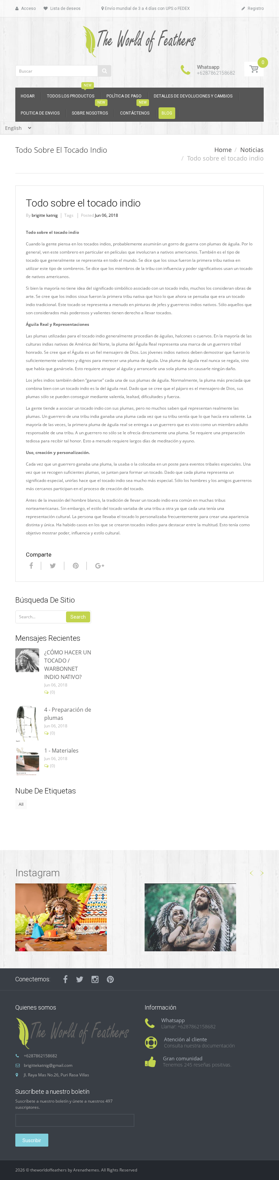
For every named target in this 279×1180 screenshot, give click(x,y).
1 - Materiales (61, 750)
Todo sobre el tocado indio (83, 203)
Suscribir (31, 1140)
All (21, 804)
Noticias (252, 150)
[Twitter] (52, 566)
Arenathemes (86, 1170)
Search (78, 617)
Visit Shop (74, 917)
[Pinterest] (110, 979)
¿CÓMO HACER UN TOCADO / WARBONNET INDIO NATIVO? (67, 665)
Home (223, 150)
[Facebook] (30, 566)
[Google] (99, 566)
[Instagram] (95, 979)
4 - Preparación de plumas (67, 714)
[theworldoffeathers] (139, 39)
